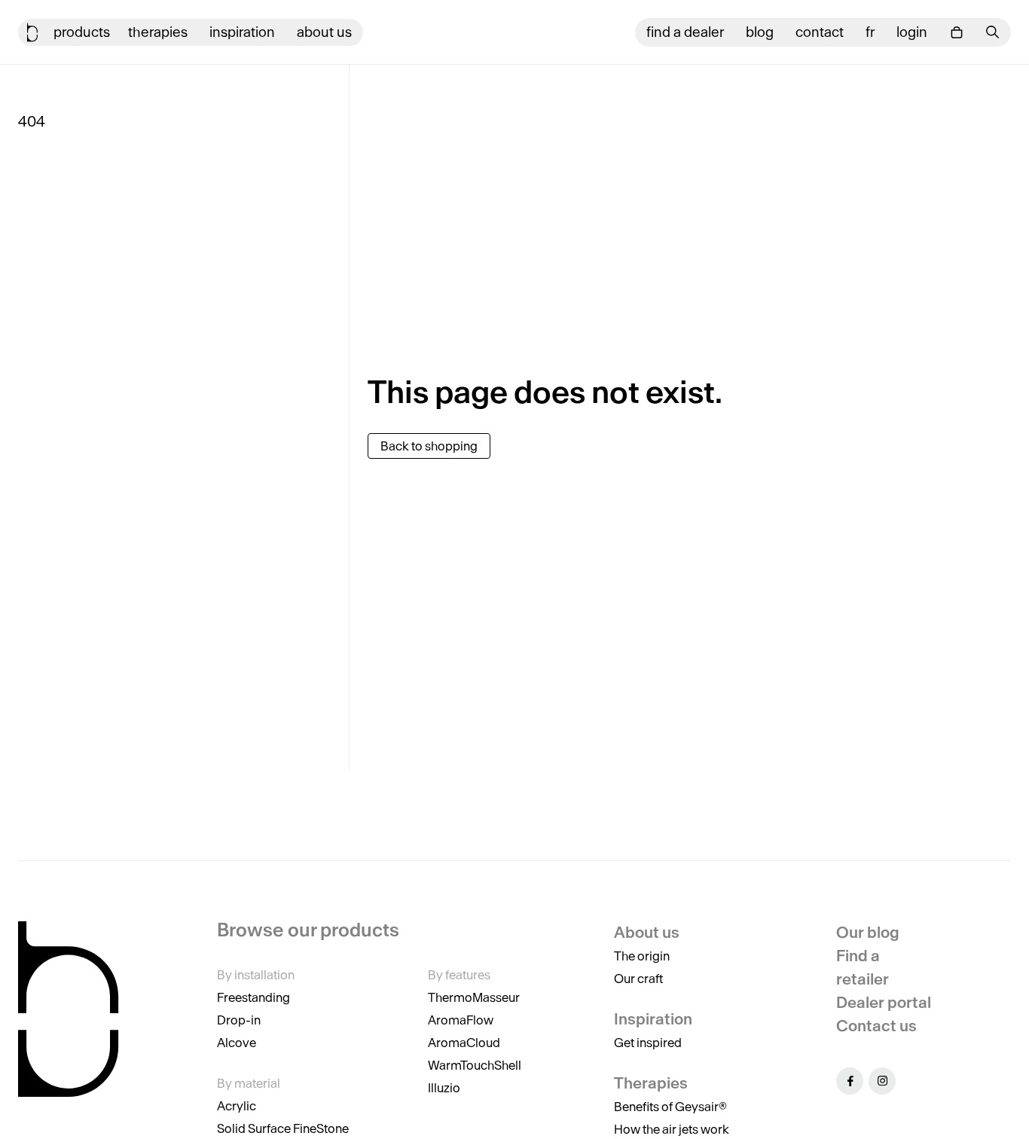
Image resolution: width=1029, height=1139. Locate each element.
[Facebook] (849, 1081)
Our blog (867, 932)
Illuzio (444, 1087)
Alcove (236, 1042)
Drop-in (239, 1020)
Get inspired (648, 1042)
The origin (642, 955)
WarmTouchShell (474, 1065)
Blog (760, 32)
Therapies (158, 32)
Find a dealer (685, 32)
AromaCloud (464, 1042)
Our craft (638, 978)
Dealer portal (883, 1002)
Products (81, 32)
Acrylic (236, 1105)
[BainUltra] (32, 32)
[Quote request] (956, 32)
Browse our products (308, 930)
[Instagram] (882, 1081)
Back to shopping (429, 445)
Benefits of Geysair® (670, 1106)
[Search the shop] (993, 32)
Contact (819, 32)
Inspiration (242, 32)
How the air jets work (671, 1129)
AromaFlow (460, 1020)
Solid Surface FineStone (283, 1128)
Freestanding (253, 997)
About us (324, 32)
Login (911, 32)
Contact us (876, 1025)
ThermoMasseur (474, 997)
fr (870, 32)
